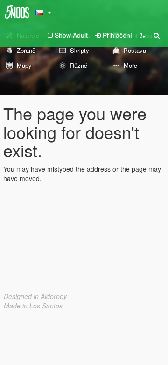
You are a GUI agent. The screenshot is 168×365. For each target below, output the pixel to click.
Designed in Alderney (35, 296)
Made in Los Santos (33, 305)
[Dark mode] (142, 35)
